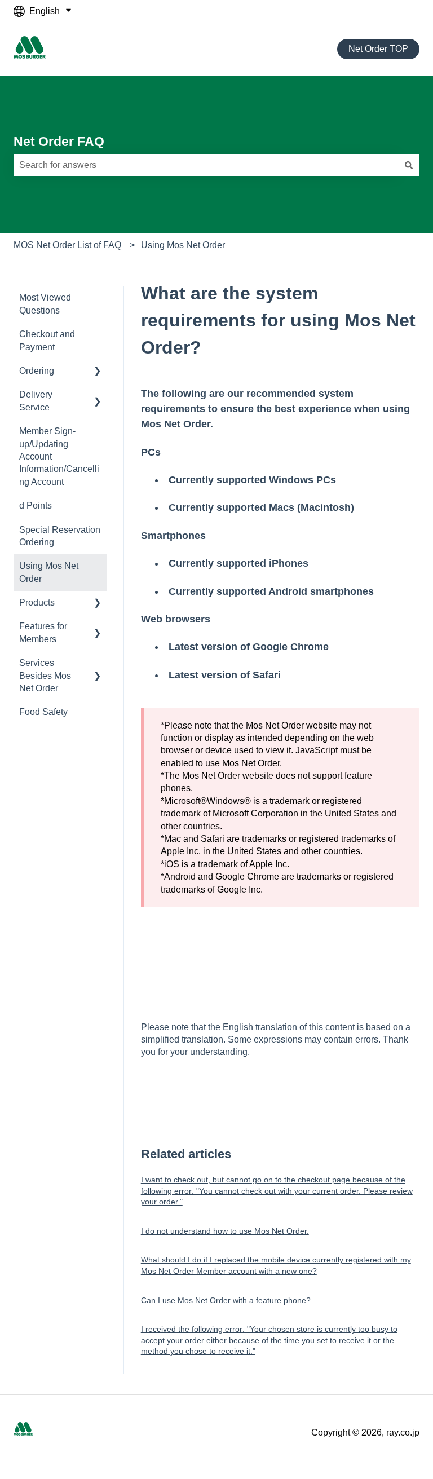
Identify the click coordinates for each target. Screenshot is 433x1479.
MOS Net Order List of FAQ (67, 245)
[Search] (408, 165)
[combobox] (206, 165)
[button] (98, 371)
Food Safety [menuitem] (43, 712)
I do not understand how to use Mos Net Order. (225, 1230)
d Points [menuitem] (35, 505)
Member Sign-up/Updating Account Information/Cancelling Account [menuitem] (59, 456)
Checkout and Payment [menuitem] (47, 340)
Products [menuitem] (37, 602)
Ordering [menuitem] (36, 371)
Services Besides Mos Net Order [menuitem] (45, 675)
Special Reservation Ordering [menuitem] (59, 536)
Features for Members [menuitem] (43, 632)
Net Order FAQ (59, 141)
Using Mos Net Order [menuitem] (48, 572)
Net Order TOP (378, 49)
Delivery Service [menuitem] (35, 401)
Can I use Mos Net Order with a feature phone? (226, 1300)
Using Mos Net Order (183, 245)
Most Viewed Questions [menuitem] (45, 304)
